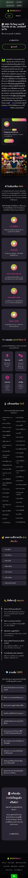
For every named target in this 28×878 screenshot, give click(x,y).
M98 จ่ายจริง (19, 437)
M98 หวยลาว (19, 480)
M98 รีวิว (18, 433)
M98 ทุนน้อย (6, 493)
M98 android (6, 489)
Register (18, 15)
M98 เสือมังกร (20, 457)
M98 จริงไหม (19, 498)
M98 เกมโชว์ (19, 467)
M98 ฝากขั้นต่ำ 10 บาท (21, 472)
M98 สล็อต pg (20, 477)
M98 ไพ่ (5, 518)
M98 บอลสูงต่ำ (6, 431)
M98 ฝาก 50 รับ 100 (7, 474)
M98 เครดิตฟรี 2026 (6, 436)
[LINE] (14, 876)
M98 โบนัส (6, 866)
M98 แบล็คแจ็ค (20, 510)
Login (9, 15)
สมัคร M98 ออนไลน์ (21, 862)
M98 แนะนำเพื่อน (7, 469)
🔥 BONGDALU (14, 11)
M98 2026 (5, 501)
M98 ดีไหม (21, 866)
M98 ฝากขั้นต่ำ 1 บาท (20, 462)
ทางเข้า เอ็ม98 (6, 522)
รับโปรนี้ (10, 140)
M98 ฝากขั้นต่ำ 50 (21, 429)
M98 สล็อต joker (7, 461)
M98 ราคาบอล (20, 506)
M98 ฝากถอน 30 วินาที (7, 446)
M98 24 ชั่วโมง (6, 423)
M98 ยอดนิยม (19, 417)
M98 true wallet (7, 427)
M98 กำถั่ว (19, 502)
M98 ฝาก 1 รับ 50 (21, 421)
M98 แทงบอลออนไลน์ (19, 493)
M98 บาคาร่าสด (20, 488)
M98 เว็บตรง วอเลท (7, 506)
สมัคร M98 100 (6, 441)
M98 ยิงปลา (6, 514)
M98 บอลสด (11, 862)
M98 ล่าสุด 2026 (20, 441)
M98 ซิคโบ (19, 514)
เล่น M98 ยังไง (6, 451)
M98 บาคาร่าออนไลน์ (6, 456)
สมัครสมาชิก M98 (7, 465)
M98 (11, 103)
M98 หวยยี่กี (19, 425)
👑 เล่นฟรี (14, 47)
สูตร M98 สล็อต (7, 511)
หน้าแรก (4, 862)
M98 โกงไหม (19, 518)
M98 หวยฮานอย (20, 445)
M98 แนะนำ (6, 497)
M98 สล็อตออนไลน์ (21, 449)
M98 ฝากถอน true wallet (7, 418)
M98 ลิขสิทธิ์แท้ (7, 479)
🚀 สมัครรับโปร (14, 40)
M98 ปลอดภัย (19, 453)
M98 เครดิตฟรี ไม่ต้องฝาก (7, 484)
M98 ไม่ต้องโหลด (20, 522)
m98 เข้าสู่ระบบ (6, 108)
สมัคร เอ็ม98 (14, 866)
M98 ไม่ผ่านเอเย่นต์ (21, 484)
